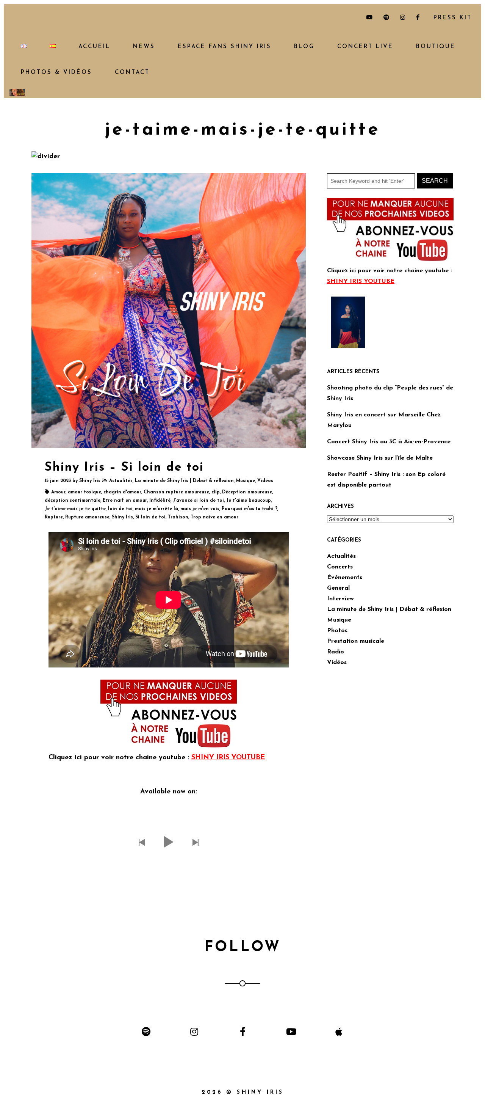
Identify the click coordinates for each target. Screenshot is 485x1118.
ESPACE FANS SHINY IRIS (224, 47)
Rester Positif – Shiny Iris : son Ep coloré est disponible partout (386, 479)
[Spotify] (146, 1031)
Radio (335, 652)
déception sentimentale (72, 500)
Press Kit (451, 18)
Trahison (178, 517)
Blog (304, 47)
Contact (132, 72)
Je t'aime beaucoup (248, 500)
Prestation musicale (355, 641)
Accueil (94, 47)
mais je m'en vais (199, 509)
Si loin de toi (150, 517)
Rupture (54, 517)
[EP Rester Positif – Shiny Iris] (348, 322)
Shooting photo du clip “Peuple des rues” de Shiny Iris (390, 393)
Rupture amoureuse (87, 517)
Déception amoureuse (247, 492)
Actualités (121, 481)
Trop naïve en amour (214, 517)
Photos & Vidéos (56, 72)
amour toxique (84, 492)
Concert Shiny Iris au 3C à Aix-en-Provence (389, 442)
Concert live (365, 47)
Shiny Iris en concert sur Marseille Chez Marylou (384, 420)
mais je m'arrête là (156, 509)
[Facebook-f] (242, 1031)
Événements (344, 578)
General (338, 588)
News (144, 47)
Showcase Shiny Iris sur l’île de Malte (380, 458)
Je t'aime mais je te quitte (75, 509)
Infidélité (160, 500)
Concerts (340, 567)
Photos (337, 631)
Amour (58, 492)
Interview (340, 599)
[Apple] (339, 1031)
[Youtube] (291, 1031)
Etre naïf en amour (125, 500)
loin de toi (120, 509)
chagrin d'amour (122, 492)
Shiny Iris (89, 481)
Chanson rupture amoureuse (176, 492)
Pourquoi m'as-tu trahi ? (249, 509)
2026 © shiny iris (243, 1092)
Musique (245, 481)
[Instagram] (194, 1031)
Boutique (435, 47)
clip (215, 492)
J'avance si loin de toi (198, 500)
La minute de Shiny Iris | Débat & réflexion (184, 481)
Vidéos (265, 481)
